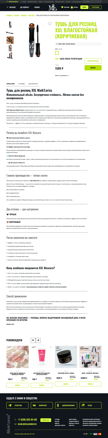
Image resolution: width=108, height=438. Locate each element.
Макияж (23, 15)
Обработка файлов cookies (90, 425)
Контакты (68, 2)
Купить (93, 68)
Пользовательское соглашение (91, 419)
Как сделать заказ (48, 2)
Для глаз (31, 15)
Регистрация (95, 7)
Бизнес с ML (46, 420)
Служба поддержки (77, 2)
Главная (9, 15)
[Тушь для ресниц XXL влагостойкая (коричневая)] (57, 53)
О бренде (24, 2)
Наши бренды (72, 419)
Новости (41, 2)
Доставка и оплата (32, 2)
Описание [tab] (10, 84)
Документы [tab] (33, 84)
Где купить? (24, 7)
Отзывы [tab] (21, 84)
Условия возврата (74, 421)
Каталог (16, 15)
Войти (84, 7)
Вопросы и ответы (59, 2)
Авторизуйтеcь (93, 61)
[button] (33, 340)
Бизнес (37, 7)
